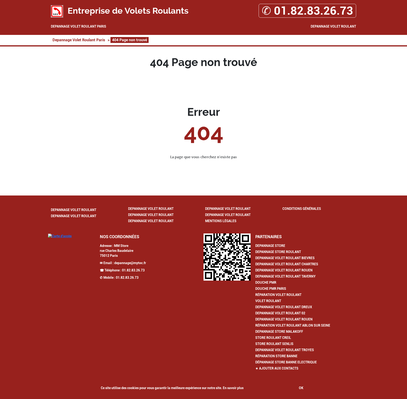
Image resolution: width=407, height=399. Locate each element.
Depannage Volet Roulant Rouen (284, 270)
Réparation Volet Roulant (278, 295)
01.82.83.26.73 (133, 270)
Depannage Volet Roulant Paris (78, 26)
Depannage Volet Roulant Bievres (285, 258)
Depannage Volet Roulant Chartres (286, 264)
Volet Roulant (268, 301)
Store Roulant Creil (273, 338)
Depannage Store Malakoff (279, 331)
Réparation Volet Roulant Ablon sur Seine (292, 325)
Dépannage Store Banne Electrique (286, 362)
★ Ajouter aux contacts (276, 368)
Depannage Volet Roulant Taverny (285, 276)
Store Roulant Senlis (274, 344)
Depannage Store (270, 246)
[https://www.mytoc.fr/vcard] (227, 257)
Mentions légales (220, 221)
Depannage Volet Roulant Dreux (283, 307)
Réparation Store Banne (276, 356)
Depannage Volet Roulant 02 (280, 313)
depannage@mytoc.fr (130, 263)
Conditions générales (301, 209)
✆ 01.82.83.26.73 (307, 10)
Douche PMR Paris (270, 289)
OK (301, 388)
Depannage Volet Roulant (333, 26)
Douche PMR (265, 282)
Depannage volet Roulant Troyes (284, 350)
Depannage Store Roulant (278, 252)
